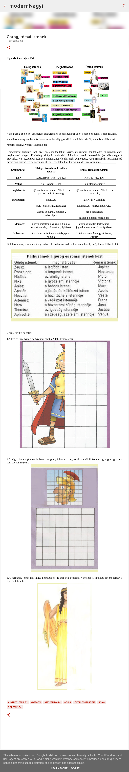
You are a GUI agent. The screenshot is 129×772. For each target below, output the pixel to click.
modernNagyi (26, 6)
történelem (15, 707)
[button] (9, 48)
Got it (75, 768)
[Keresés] (48, 6)
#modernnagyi (52, 702)
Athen (67, 702)
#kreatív (36, 702)
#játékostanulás (17, 702)
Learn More (59, 768)
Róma (102, 702)
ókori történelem (85, 702)
